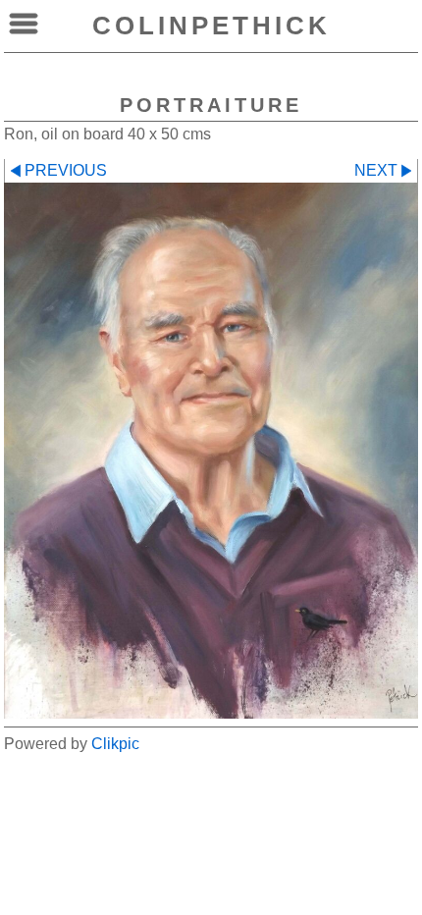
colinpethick (211, 25)
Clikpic (115, 743)
